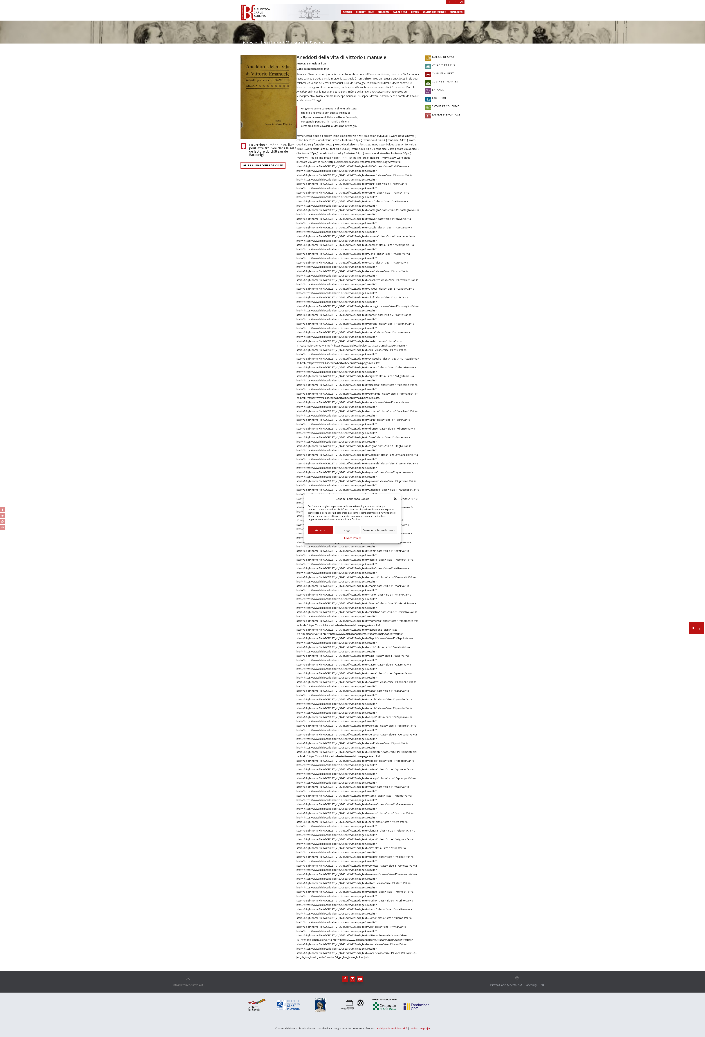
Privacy (348, 538)
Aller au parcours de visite (263, 165)
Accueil (347, 12)
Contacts (456, 12)
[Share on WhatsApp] (2, 521)
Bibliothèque (365, 12)
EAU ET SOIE (439, 98)
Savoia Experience (434, 12)
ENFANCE (437, 89)
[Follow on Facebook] (345, 979)
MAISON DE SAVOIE (443, 57)
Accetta (320, 530)
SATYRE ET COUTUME (445, 106)
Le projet (425, 1028)
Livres (415, 12)
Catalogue (400, 12)
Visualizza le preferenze (379, 530)
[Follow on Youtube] (360, 979)
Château (383, 12)
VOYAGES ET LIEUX (443, 65)
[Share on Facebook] (2, 509)
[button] (395, 499)
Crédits (414, 1028)
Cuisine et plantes (444, 81)
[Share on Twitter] (2, 515)
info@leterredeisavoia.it (188, 984)
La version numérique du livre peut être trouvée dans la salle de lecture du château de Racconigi (272, 150)
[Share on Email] (2, 527)
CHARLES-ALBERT (442, 73)
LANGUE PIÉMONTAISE (445, 114)
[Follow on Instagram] (352, 979)
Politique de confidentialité (392, 1028)
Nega (347, 530)
